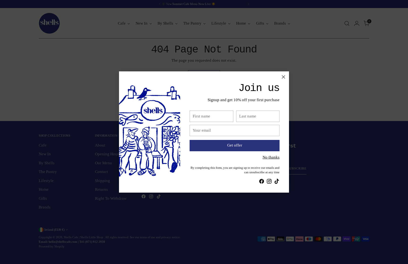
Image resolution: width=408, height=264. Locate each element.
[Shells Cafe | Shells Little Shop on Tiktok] (277, 182)
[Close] (283, 77)
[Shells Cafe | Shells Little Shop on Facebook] (261, 182)
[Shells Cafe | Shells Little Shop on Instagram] (269, 182)
